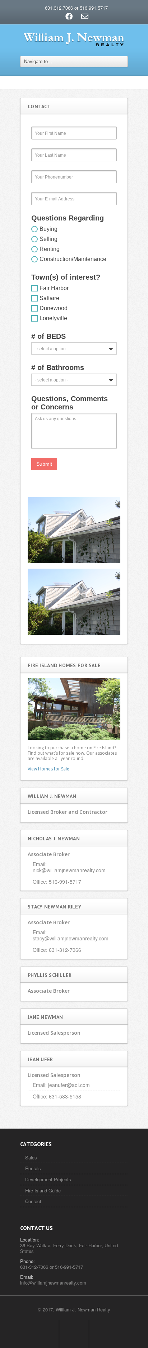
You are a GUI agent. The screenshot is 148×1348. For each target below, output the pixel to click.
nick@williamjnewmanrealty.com (69, 870)
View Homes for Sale (48, 769)
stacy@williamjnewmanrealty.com (70, 938)
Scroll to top (74, 1334)
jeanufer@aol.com (69, 1084)
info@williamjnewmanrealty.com (53, 1282)
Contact (33, 1201)
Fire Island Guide (43, 1190)
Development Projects (48, 1179)
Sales (31, 1157)
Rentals (33, 1168)
